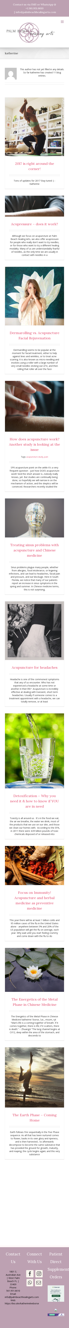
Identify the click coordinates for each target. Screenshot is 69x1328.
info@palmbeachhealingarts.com (36, 12)
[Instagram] (39, 1273)
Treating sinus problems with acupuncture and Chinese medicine (34, 550)
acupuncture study (34, 457)
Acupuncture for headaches (34, 667)
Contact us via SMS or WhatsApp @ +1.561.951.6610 (34, 6)
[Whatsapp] (29, 1282)
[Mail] (38, 1282)
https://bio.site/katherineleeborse (22, 1303)
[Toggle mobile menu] (62, 21)
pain (46, 457)
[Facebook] (30, 1273)
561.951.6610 (13, 1290)
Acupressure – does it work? (34, 224)
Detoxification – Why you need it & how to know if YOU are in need (34, 801)
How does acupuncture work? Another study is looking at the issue (34, 444)
